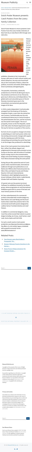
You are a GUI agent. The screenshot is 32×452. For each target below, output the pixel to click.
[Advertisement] (16, 288)
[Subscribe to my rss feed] (14, 449)
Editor (4, 24)
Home (2, 7)
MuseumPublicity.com (13, 445)
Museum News (8, 7)
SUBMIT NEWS (21, 430)
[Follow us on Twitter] (17, 449)
